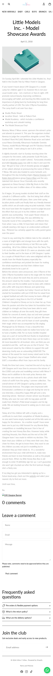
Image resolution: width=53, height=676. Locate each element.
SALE (51, 12)
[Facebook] (21, 671)
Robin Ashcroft (8, 178)
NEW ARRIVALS (9, 12)
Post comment (11, 573)
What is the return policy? (17, 611)
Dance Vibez (31, 178)
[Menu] (3, 4)
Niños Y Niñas (22, 660)
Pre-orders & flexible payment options (22, 605)
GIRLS (27, 12)
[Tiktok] (31, 671)
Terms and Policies (26, 666)
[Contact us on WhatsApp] (47, 670)
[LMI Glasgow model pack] (26, 495)
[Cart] (50, 4)
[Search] (9, 4)
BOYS (34, 12)
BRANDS (43, 12)
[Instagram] (26, 671)
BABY (20, 12)
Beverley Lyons (16, 163)
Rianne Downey (40, 175)
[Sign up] (47, 647)
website (32, 476)
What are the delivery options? (19, 618)
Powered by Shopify (35, 660)
